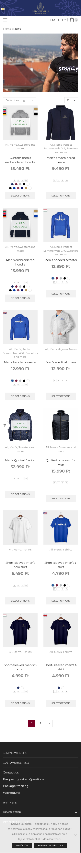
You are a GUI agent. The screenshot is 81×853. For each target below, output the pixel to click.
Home (7, 28)
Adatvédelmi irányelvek (50, 845)
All (6, 144)
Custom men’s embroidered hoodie (20, 160)
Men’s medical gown (61, 362)
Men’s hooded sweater (60, 260)
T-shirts (26, 549)
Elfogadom (22, 845)
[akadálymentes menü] (3, 9)
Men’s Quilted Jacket (20, 460)
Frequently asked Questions (23, 779)
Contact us (11, 772)
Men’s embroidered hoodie (20, 262)
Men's (13, 144)
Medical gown (59, 349)
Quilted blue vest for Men (61, 462)
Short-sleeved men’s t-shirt (60, 565)
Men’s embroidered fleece (61, 160)
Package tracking (16, 786)
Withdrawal (11, 793)
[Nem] (75, 835)
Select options (20, 195)
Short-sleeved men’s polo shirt (20, 565)
